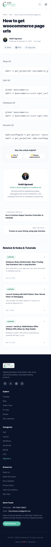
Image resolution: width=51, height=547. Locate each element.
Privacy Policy (8, 485)
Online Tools (7, 405)
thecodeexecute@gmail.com (19, 511)
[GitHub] (5, 383)
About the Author (9, 477)
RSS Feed (6, 494)
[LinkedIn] (16, 383)
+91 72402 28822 (19, 507)
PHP (4, 432)
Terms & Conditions (10, 490)
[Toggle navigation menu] (46, 4)
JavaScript (7, 445)
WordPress (7, 441)
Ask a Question (8, 419)
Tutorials (6, 397)
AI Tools (6, 410)
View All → (7, 459)
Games (5, 414)
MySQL (5, 450)
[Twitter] (11, 383)
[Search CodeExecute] (39, 4)
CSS (4, 454)
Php (10, 15)
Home (5, 15)
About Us (6, 472)
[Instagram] (22, 383)
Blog (4, 401)
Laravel (6, 437)
